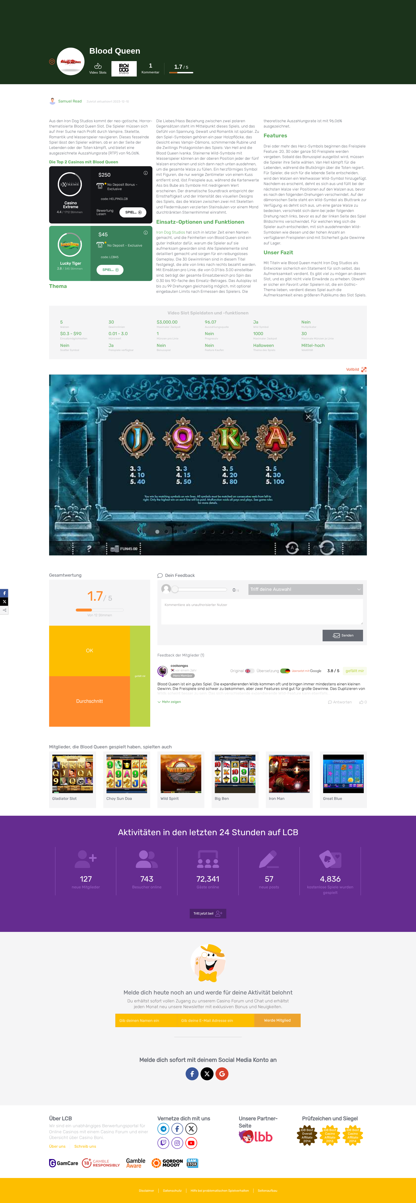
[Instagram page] (177, 1143)
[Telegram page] (163, 1129)
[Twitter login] (207, 1073)
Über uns (57, 1146)
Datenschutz (172, 1190)
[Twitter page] (191, 1129)
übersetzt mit (301, 671)
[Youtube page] (191, 1143)
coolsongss (179, 666)
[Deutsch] (285, 670)
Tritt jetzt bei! (203, 913)
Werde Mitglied (277, 1020)
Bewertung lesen (105, 212)
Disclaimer (146, 1190)
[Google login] (221, 1073)
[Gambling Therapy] (167, 1163)
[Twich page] (163, 1143)
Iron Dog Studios (170, 232)
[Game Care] (63, 1163)
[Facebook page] (177, 1129)
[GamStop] (192, 1163)
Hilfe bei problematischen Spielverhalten (220, 1190)
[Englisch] (250, 670)
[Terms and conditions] (101, 1163)
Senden (347, 635)
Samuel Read (70, 101)
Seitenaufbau (267, 1190)
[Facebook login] (192, 1073)
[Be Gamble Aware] (136, 1163)
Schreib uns (85, 1146)
